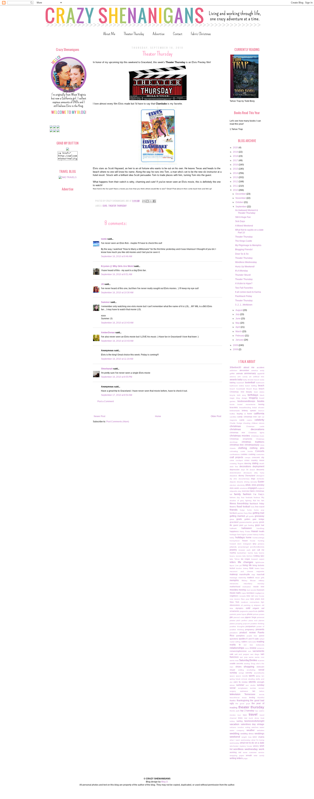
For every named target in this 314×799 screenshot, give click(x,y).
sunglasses (242, 688)
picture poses (258, 614)
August (239, 310)
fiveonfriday (243, 503)
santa (251, 657)
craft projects (236, 457)
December (241, 194)
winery (256, 746)
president (233, 633)
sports (252, 676)
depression (234, 469)
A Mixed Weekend (244, 225)
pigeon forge (250, 617)
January (240, 340)
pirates (232, 620)
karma (250, 553)
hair (262, 525)
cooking (251, 454)
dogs (253, 479)
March (239, 331)
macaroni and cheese (241, 571)
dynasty (253, 482)
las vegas (245, 559)
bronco (261, 411)
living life (247, 565)
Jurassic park (244, 550)
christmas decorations (247, 429)
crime (232, 460)
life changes (245, 562)
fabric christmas (257, 491)
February (240, 335)
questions (234, 639)
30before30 (235, 367)
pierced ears (239, 617)
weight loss (246, 737)
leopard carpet (257, 559)
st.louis (244, 679)
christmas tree (237, 445)
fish (262, 501)
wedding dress (247, 733)
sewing (247, 664)
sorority (248, 673)
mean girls (259, 578)
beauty (249, 392)
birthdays (253, 394)
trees (240, 718)
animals (239, 373)
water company (237, 730)
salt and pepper (242, 654)
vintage (260, 724)
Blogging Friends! (244, 249)
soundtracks (259, 673)
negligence (259, 593)
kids (244, 556)
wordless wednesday (245, 749)
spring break (235, 679)
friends (233, 509)
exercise (245, 491)
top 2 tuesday (247, 710)
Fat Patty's (258, 494)
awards (233, 379)
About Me (109, 33)
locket (232, 568)
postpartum (250, 626)
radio (256, 639)
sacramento (258, 651)
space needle (242, 676)
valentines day (248, 724)
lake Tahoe (235, 559)
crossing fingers (236, 463)
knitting (256, 556)
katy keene (259, 553)
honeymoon (235, 541)
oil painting (245, 605)
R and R (250, 639)
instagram (247, 544)
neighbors (234, 596)
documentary (244, 479)
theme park (234, 711)
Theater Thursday (134, 33)
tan (253, 691)
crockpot (239, 460)
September (241, 206)
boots (232, 404)
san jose (244, 657)
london (239, 568)
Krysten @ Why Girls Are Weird (117, 266)
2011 (236, 186)
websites (260, 730)
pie (231, 617)
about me (249, 367)
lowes (257, 568)
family (237, 494)
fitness (233, 503)
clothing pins (257, 448)
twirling (240, 721)
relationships (237, 647)
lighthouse (259, 562)
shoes (238, 666)
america (254, 370)
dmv (235, 479)
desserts (260, 469)
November (241, 198)
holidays (240, 537)
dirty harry (259, 473)
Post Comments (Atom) (117, 421)
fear (242, 497)
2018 (236, 156)
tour (239, 715)
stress (232, 685)
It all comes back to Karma (248, 292)
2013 (236, 177)
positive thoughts (237, 626)
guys (257, 525)
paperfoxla (253, 611)
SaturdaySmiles (248, 660)
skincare (260, 667)
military (261, 580)
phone (249, 614)
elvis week (234, 488)
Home (158, 416)
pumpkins (240, 636)
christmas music (257, 436)
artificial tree (258, 377)
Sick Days (240, 221)
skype (232, 670)
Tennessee (249, 694)
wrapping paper (237, 755)
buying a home (244, 413)
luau (262, 568)
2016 (236, 164)
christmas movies (240, 435)
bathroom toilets (237, 386)
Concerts (259, 451)
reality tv (235, 644)
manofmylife (244, 574)
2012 (236, 181)
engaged (252, 488)
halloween (246, 528)
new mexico (235, 599)
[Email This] (144, 201)
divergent (260, 476)
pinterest (260, 617)
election (233, 485)
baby (239, 379)
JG (102, 284)
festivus (257, 497)
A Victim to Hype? (243, 283)
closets (233, 448)
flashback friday (257, 503)
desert (252, 470)
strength (260, 682)
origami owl (258, 608)
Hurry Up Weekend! (245, 266)
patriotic (233, 614)
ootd (248, 608)
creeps (247, 457)
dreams (240, 482)
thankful (260, 698)
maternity (242, 578)
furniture (233, 513)
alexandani (244, 370)
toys (245, 715)
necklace (250, 593)
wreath (249, 755)
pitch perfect (241, 620)
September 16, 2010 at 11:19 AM (117, 359)
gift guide (250, 516)
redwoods (260, 645)
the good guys (243, 704)
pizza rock (253, 620)
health (261, 531)
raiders (244, 642)
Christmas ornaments (241, 439)
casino (249, 420)
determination (235, 473)
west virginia (258, 737)
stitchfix (252, 682)
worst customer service (253, 752)
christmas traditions (253, 442)
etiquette (233, 491)
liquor (232, 565)
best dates (259, 392)
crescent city (258, 457)
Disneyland (250, 475)
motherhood (235, 586)
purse (261, 636)
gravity (255, 522)
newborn (244, 602)
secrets (239, 663)
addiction (233, 370)
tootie (104, 239)
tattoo (261, 691)
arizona (233, 377)
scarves (261, 660)
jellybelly (233, 547)
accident (260, 367)
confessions (235, 454)
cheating (246, 423)
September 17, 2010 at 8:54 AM (116, 395)
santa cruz (259, 657)
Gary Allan (248, 513)
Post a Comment (105, 401)
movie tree (258, 586)
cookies (244, 454)
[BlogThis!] (147, 201)
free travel (259, 507)
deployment (258, 466)
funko (249, 510)
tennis (261, 694)
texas (244, 698)
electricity (241, 485)
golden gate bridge (254, 519)
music (233, 593)
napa (243, 593)
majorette (260, 571)
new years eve (257, 599)
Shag (253, 664)
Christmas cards (255, 426)
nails (238, 593)
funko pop (259, 510)
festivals (249, 497)
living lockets (258, 565)
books (260, 401)
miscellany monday (254, 584)
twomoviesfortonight (254, 721)
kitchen (250, 556)
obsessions (235, 605)
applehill (260, 374)
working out (235, 752)
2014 (236, 173)
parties (261, 611)
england (260, 488)
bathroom (260, 383)
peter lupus (241, 614)
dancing (247, 463)
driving (246, 482)
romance (260, 648)
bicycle (232, 395)
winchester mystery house (241, 746)
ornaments (234, 611)
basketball (250, 382)
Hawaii (254, 531)
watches (254, 727)
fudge (242, 510)
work (261, 749)
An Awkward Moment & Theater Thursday (246, 211)
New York (234, 602)
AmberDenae (108, 332)
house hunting (257, 541)
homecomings (258, 538)
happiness (234, 531)
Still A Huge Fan (243, 217)
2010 (236, 190)
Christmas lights (256, 433)
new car (250, 596)
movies (234, 589)
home (248, 537)
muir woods (251, 590)
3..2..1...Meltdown (243, 304)
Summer (105, 302)
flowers (233, 507)
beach (261, 385)
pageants (244, 611)
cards (241, 420)
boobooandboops (246, 401)
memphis (234, 580)
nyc (262, 602)
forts (252, 507)
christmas (235, 426)
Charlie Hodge (236, 423)
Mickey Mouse (249, 580)
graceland (234, 522)
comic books (246, 451)
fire (258, 501)
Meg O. (164, 781)
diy (231, 479)
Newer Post (99, 416)
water (262, 727)
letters (233, 562)
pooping (239, 624)
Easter (261, 481)
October (240, 202)
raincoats (252, 642)
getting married (237, 516)
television (235, 694)
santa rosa (234, 660)
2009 (236, 345)
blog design (241, 398)
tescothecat (234, 698)
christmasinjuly (252, 445)
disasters (233, 476)
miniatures (234, 584)
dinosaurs (247, 473)
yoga (245, 758)
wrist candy (259, 755)
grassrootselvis (245, 522)
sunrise (253, 688)
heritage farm (235, 535)
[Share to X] (151, 201)
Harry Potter (245, 531)
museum (260, 590)
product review (247, 632)
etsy (239, 491)
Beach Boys (251, 389)
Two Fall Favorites (244, 288)
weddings (259, 733)
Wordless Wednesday (246, 262)
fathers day (235, 497)
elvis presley (258, 485)
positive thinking (257, 624)
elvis (105, 205)
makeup (234, 574)
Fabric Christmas (201, 33)
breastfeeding (245, 407)
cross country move (254, 460)
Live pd (238, 565)
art (250, 377)
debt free (234, 467)
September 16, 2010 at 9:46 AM (116, 256)
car (259, 417)
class (262, 445)
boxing (261, 404)
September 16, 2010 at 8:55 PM (116, 377)
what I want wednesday (240, 740)
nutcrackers (254, 602)
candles (233, 417)
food (239, 506)
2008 (236, 349)
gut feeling (249, 525)
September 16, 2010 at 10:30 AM (117, 292)
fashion (247, 494)
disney (241, 475)
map (253, 574)
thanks (233, 700)
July (238, 314)
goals (239, 519)
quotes (242, 638)
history (255, 535)
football (246, 506)
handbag (260, 528)
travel (253, 714)
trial (245, 718)
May (238, 323)
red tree (248, 645)
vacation (234, 724)
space (232, 676)
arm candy (242, 377)
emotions (243, 488)
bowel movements (246, 404)
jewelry (233, 550)
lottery (245, 568)
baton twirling (251, 386)
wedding (234, 733)
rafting (237, 642)
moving (242, 590)
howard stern (235, 544)
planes (261, 620)
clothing (242, 447)
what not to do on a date (252, 743)
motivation (246, 587)
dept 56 (244, 470)
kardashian (241, 553)
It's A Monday (241, 270)
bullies (232, 414)
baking (233, 382)
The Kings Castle (243, 241)
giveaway (259, 516)
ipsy (254, 544)
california (259, 413)
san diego (254, 654)
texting (252, 697)
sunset (261, 688)
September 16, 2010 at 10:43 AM (117, 322)
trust (262, 718)
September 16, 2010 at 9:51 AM (116, 274)
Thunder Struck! (243, 275)
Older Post (216, 416)
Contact (177, 33)
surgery (233, 691)
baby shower (248, 380)
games (240, 513)
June (238, 318)
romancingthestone (238, 651)
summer (240, 685)
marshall (260, 574)
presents (260, 629)
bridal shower (258, 407)
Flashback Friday (243, 296)
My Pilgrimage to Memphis (248, 245)
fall (231, 494)
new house (259, 596)
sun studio (250, 685)
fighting (248, 501)
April (238, 327)
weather (251, 730)
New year (245, 599)
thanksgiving (243, 700)
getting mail (258, 513)
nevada (242, 596)
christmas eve (237, 432)
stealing (251, 679)
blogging (253, 398)
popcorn (246, 624)
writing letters (236, 758)
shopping (249, 666)
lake (262, 556)
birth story (241, 395)
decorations (245, 466)
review (253, 648)
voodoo (240, 727)
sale (231, 654)
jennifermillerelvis (257, 547)
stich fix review (241, 682)
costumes (260, 454)
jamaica (261, 544)
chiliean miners (257, 423)
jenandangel (243, 547)
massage (233, 578)
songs (241, 673)
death (261, 463)
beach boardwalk (237, 389)
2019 (236, 152)
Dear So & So (242, 254)
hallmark (233, 528)
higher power (246, 535)
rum (249, 651)
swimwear (244, 691)
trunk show (254, 718)
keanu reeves (235, 556)
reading (260, 641)
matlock (250, 577)
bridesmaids (235, 411)
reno (247, 648)
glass (232, 519)
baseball (240, 383)
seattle (233, 663)
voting (247, 727)
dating (255, 463)
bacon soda (259, 380)
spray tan (260, 676)
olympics (239, 608)
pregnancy (249, 629)
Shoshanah (107, 368)
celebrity (259, 419)
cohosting (234, 451)
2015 (236, 169)
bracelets (234, 407)
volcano (233, 727)
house (245, 541)
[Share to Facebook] (154, 201)
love (251, 568)
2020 (236, 147)
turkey (232, 721)
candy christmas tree (247, 417)
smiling (241, 670)
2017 (236, 160)
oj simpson (256, 605)
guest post (238, 525)
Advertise (158, 33)
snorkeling (251, 670)
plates (232, 624)
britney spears (249, 410)
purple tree (252, 636)
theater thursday (117, 205)
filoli (254, 501)
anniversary (250, 373)
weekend (235, 736)
